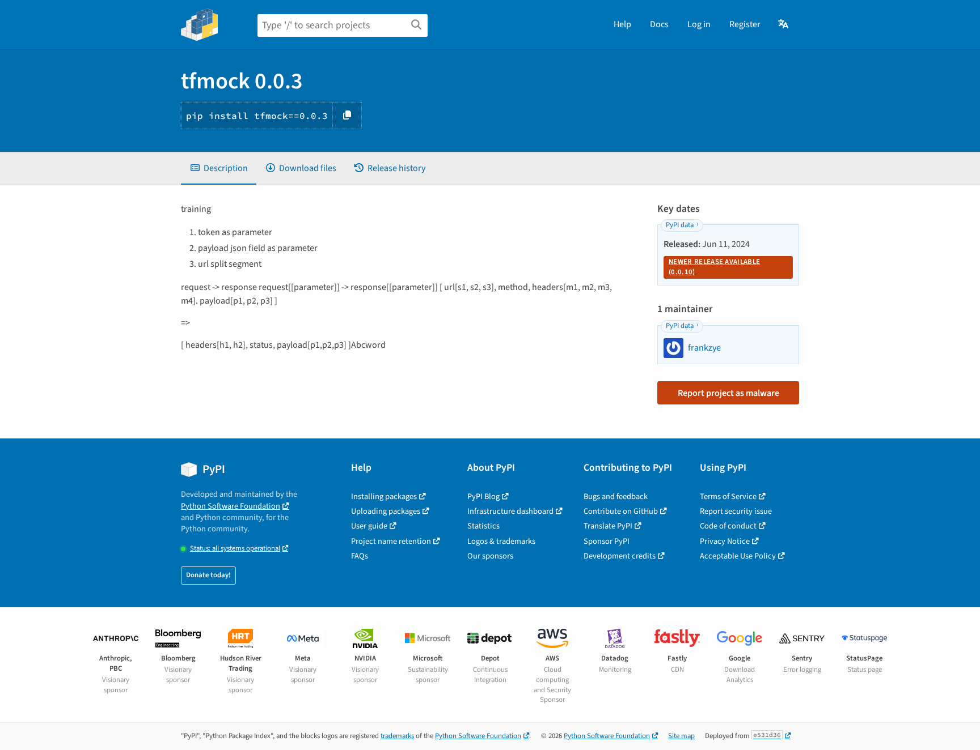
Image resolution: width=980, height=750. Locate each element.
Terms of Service (728, 496)
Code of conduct (728, 526)
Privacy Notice (725, 541)
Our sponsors (490, 556)
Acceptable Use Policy (738, 556)
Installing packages (384, 496)
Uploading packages (385, 511)
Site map (681, 736)
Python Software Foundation (230, 506)
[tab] (218, 168)
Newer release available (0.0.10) (714, 267)
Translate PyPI (608, 526)
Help (622, 24)
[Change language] (784, 24)
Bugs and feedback (616, 496)
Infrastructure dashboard (510, 511)
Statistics (483, 526)
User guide (369, 526)
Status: (235, 548)
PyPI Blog (483, 496)
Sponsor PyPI (607, 541)
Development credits (620, 556)
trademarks (397, 736)
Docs (659, 24)
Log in (699, 24)
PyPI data (680, 225)
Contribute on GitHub (621, 511)
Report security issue (736, 511)
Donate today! (208, 575)
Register (745, 24)
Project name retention (391, 541)
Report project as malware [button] (728, 393)
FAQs (359, 556)
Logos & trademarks (501, 541)
